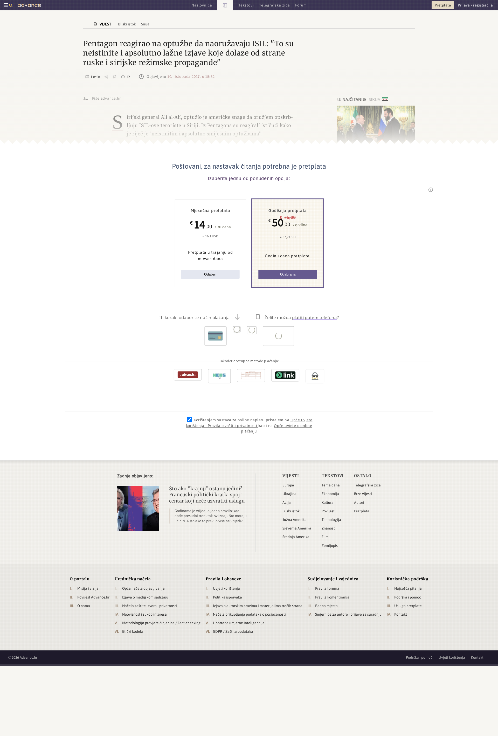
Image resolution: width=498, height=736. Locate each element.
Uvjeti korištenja (226, 588)
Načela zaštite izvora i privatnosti (149, 606)
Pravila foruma (327, 588)
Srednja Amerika (295, 537)
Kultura (328, 502)
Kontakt (400, 614)
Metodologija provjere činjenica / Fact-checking (161, 623)
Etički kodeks (132, 631)
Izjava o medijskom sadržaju (145, 597)
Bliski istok (291, 511)
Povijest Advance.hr (93, 597)
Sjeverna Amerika (296, 528)
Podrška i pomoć (407, 597)
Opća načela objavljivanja (143, 588)
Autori (359, 502)
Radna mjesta (326, 606)
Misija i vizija (88, 588)
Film (325, 537)
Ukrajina (289, 494)
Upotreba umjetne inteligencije (239, 623)
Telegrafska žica (367, 485)
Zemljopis (330, 546)
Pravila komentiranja (332, 597)
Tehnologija (331, 520)
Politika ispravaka (227, 597)
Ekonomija (330, 494)
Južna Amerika (294, 520)
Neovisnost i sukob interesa (144, 614)
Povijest (328, 511)
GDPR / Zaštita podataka (233, 631)
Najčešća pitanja (408, 588)
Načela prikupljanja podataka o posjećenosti (249, 614)
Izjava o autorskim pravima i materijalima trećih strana (257, 606)
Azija (286, 502)
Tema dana (331, 485)
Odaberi (210, 274)
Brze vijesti (363, 494)
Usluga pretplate (408, 606)
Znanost (328, 528)
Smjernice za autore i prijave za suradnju (348, 614)
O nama (83, 606)
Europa (288, 485)
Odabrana (287, 274)
